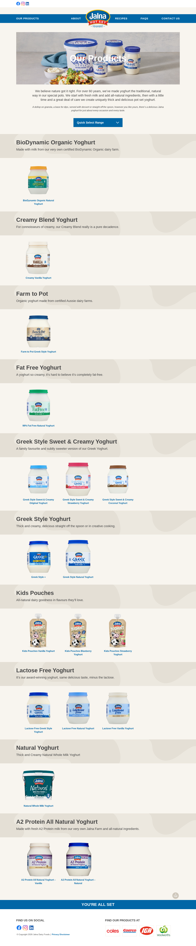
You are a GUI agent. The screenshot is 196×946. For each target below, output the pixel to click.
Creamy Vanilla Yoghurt (38, 278)
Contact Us (171, 18)
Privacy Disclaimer (61, 934)
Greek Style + (38, 577)
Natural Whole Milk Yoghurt (38, 806)
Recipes (121, 18)
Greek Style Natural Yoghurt (78, 577)
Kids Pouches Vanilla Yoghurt (38, 651)
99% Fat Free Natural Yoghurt (38, 425)
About (76, 18)
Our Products (27, 18)
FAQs (144, 18)
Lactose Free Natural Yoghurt (78, 728)
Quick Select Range (90, 122)
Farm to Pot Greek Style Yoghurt (38, 352)
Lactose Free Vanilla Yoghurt (118, 728)
